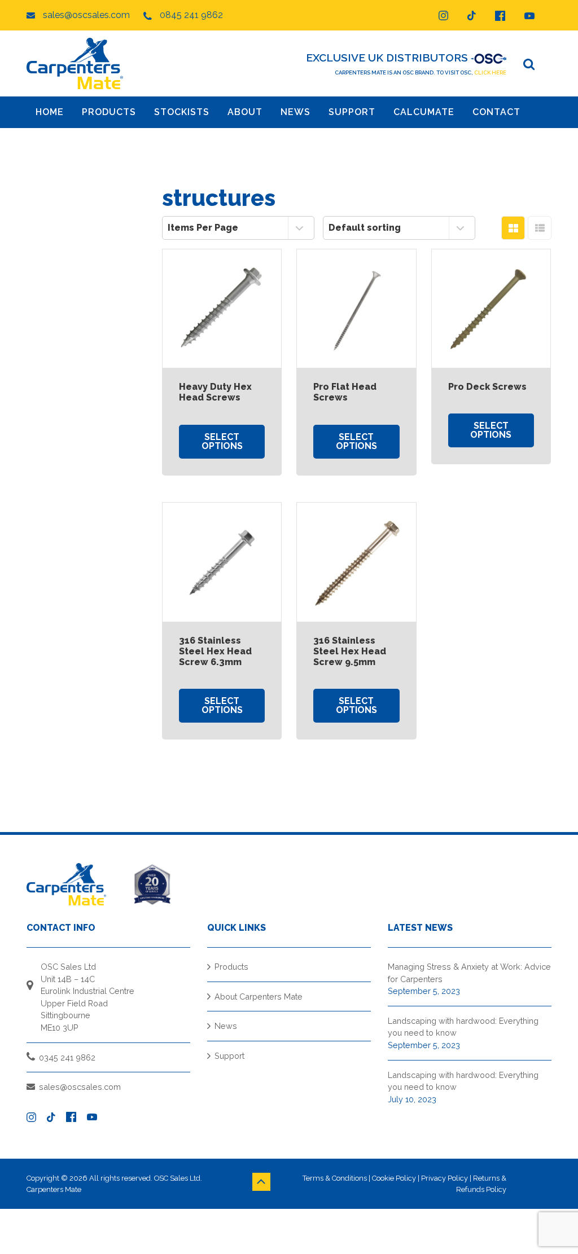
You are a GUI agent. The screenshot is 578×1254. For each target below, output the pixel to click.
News (225, 1026)
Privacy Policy (444, 1178)
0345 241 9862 (67, 1057)
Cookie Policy (394, 1178)
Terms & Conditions (335, 1178)
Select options (222, 441)
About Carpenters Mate (258, 996)
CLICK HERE (490, 72)
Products (231, 966)
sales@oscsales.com (80, 1087)
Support (229, 1056)
